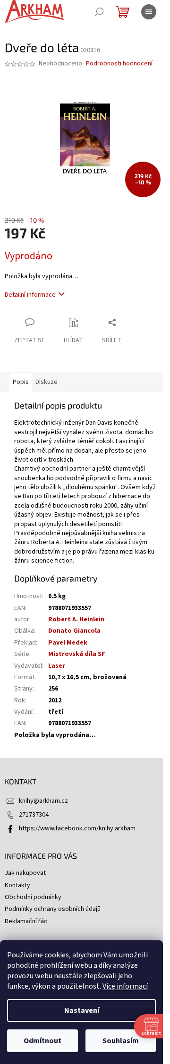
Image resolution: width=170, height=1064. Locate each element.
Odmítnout (42, 1041)
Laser (56, 666)
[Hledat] (99, 11)
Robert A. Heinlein (76, 619)
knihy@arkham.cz (43, 801)
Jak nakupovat (25, 873)
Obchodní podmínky (33, 897)
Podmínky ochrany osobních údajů (53, 909)
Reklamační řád (26, 921)
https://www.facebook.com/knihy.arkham (77, 828)
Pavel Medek (67, 642)
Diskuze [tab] (46, 382)
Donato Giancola (74, 631)
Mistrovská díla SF (76, 654)
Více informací (125, 986)
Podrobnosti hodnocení (119, 63)
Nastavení (81, 1010)
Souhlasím (120, 1041)
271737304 (34, 814)
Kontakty (17, 885)
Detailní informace (30, 295)
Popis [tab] (21, 382)
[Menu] (148, 11)
